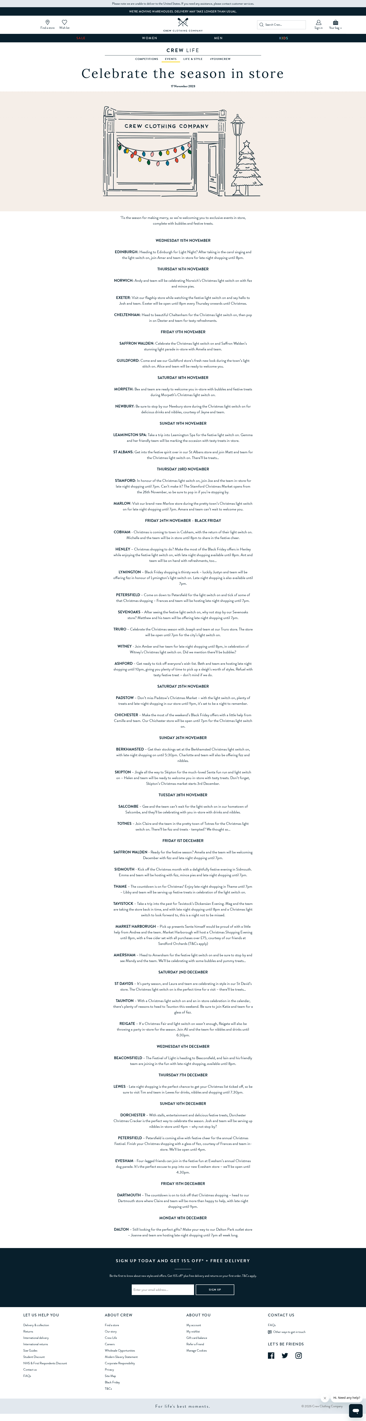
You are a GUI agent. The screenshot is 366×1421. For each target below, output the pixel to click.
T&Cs (108, 1388)
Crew (183, 50)
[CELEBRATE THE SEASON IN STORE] (183, 25)
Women (150, 38)
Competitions (146, 59)
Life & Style (193, 59)
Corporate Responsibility (120, 1363)
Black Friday (112, 1382)
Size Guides (30, 1350)
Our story (111, 1331)
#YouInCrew (220, 59)
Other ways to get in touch (289, 1331)
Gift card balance (196, 1337)
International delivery (36, 1337)
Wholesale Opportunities (120, 1350)
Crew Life (111, 1337)
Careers (110, 1344)
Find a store (112, 1325)
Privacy (109, 1369)
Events (171, 59)
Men (218, 38)
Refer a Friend (195, 1344)
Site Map (110, 1376)
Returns (28, 1331)
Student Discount (34, 1357)
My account (193, 1325)
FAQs (27, 1376)
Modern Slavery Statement (121, 1357)
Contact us (30, 1369)
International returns (35, 1344)
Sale (81, 38)
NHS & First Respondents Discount (45, 1363)
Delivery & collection (36, 1325)
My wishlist (193, 1331)
